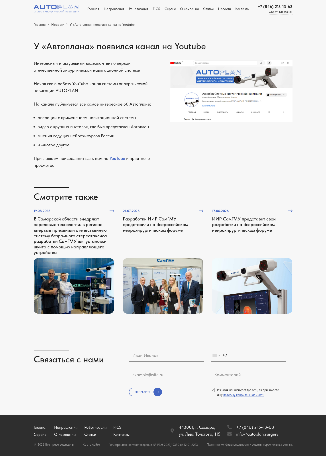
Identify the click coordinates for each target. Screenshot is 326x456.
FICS (117, 427)
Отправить (142, 392)
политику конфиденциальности (243, 395)
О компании (65, 434)
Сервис (40, 434)
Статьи (90, 434)
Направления (66, 427)
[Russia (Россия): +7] (216, 355)
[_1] (56, 9)
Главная (40, 427)
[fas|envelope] (231, 434)
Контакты (121, 434)
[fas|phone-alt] (231, 427)
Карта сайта (91, 444)
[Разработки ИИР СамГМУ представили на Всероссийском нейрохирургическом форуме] (163, 261)
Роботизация (95, 427)
